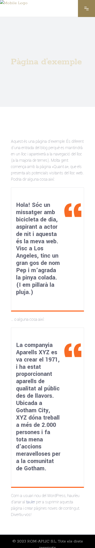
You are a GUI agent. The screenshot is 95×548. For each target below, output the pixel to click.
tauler (30, 502)
